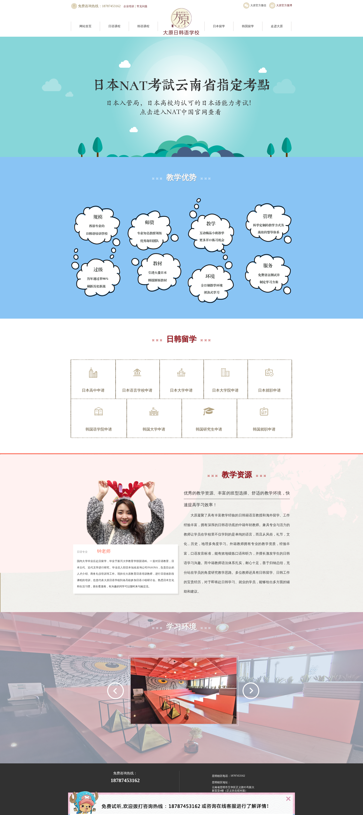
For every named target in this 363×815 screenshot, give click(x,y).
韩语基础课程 (143, 34)
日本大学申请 (181, 390)
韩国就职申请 (264, 429)
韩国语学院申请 (98, 429)
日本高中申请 (93, 390)
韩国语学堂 (247, 34)
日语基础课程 (114, 34)
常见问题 (142, 6)
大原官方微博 (284, 5)
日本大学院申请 (225, 390)
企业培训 (128, 6)
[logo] (181, 29)
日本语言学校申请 (137, 390)
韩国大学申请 (154, 429)
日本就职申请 (269, 390)
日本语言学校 (219, 34)
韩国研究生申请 (209, 429)
